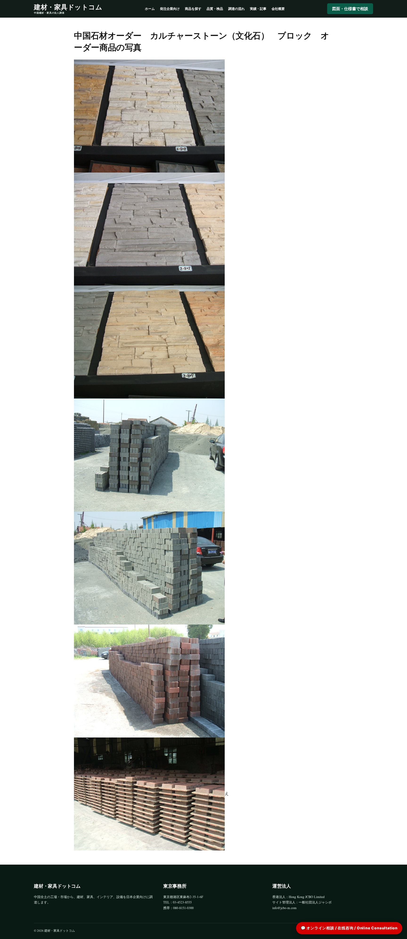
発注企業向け (170, 8)
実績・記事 (258, 8)
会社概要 (278, 8)
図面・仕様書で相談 (350, 9)
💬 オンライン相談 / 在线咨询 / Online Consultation (349, 928)
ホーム (150, 8)
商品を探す (193, 8)
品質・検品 (215, 8)
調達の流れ (236, 8)
